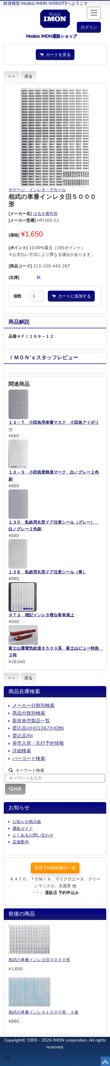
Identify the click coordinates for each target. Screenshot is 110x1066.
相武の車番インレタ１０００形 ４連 (43, 1012)
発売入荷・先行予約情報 (38, 743)
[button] (89, 27)
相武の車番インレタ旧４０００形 (39, 960)
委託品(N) (22, 736)
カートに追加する (73, 296)
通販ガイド (22, 828)
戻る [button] (28, 76)
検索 (17, 789)
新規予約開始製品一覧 (55, 868)
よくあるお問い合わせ (32, 835)
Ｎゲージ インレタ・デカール (37, 190)
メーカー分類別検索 (33, 705)
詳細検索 (21, 751)
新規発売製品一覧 (31, 721)
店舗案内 (20, 842)
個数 (17, 296)
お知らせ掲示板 (26, 822)
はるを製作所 (45, 213)
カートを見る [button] (57, 54)
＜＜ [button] (11, 76)
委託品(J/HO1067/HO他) (38, 728)
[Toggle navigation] (8, 1058)
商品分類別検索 (28, 713)
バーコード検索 (28, 758)
